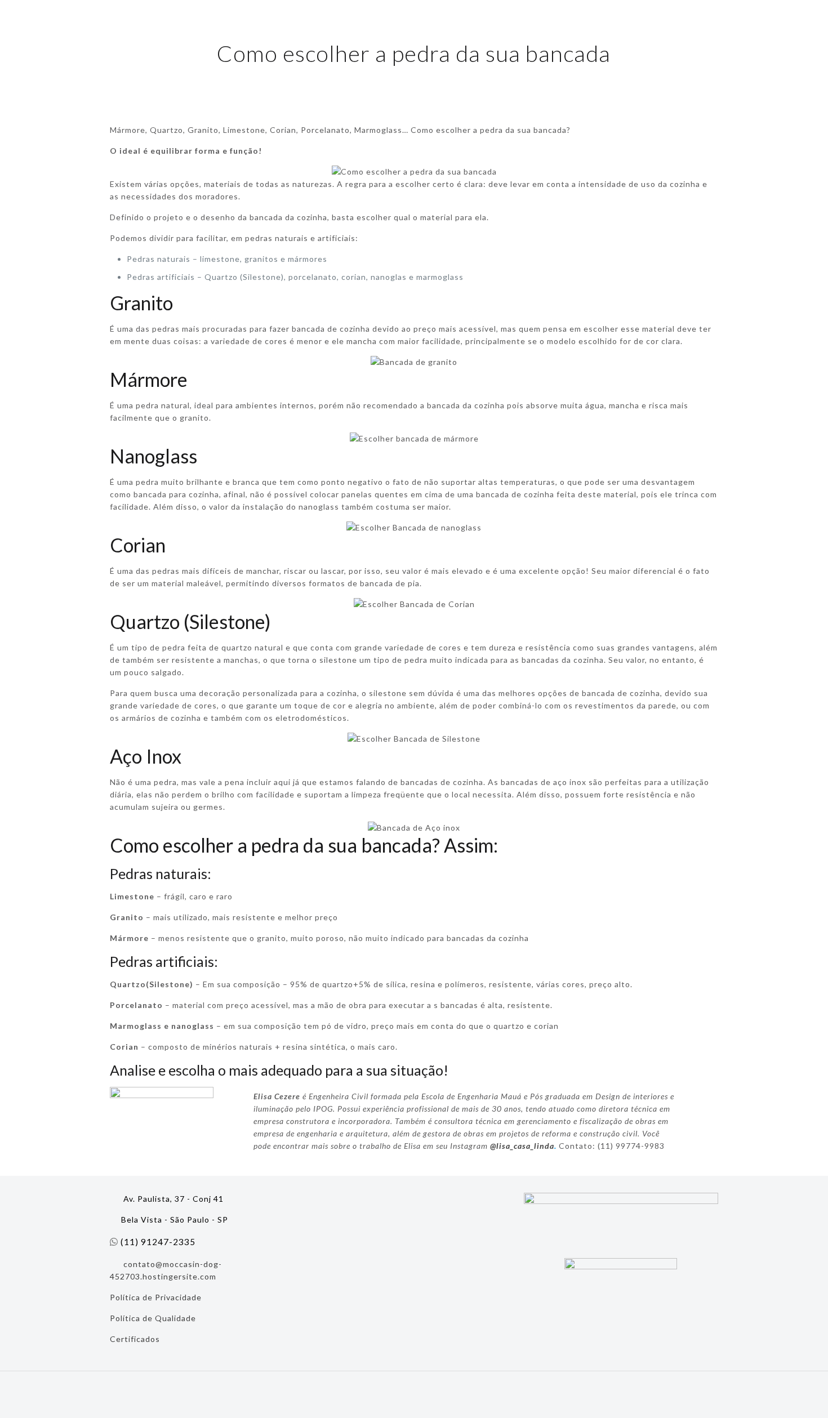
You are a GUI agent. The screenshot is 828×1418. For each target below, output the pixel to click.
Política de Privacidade (156, 1297)
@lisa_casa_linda (522, 1146)
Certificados (135, 1339)
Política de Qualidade (153, 1318)
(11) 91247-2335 (158, 1242)
